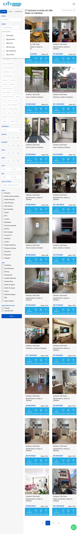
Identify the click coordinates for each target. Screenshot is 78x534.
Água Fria (9, 43)
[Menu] (74, 4)
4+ (18, 137)
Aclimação (9, 35)
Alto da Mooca (11, 51)
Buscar (12, 316)
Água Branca (10, 39)
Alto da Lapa (10, 47)
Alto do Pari (10, 55)
